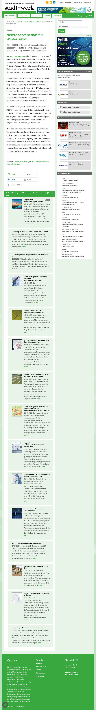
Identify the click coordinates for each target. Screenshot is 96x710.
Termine (47, 16)
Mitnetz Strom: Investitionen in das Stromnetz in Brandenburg (36, 375)
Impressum (40, 676)
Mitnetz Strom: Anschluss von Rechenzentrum (35, 510)
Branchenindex (10, 16)
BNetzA (32, 162)
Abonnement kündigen (71, 112)
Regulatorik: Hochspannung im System (33, 200)
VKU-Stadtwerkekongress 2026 (79, 152)
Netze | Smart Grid (34, 21)
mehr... (32, 224)
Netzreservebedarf (41, 162)
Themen (21, 16)
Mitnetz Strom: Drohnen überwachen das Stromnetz (34, 311)
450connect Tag (74, 162)
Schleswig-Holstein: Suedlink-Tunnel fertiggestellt (30, 232)
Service (34, 16)
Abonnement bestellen (71, 107)
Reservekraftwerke (13, 164)
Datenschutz (40, 673)
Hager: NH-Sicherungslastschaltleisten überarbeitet (34, 445)
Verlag (38, 670)
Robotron (72, 82)
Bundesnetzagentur (17, 56)
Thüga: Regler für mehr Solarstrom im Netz (27, 628)
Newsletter (57, 16)
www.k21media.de (71, 675)
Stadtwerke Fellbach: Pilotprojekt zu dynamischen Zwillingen (37, 475)
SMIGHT (71, 92)
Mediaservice (41, 666)
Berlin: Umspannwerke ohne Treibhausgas (27, 543)
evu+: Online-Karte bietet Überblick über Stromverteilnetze (36, 341)
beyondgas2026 (74, 122)
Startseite (24, 21)
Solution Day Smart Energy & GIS (79, 142)
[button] (14, 174)
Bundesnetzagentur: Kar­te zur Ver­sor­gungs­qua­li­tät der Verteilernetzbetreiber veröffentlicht (36, 408)
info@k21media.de (71, 672)
